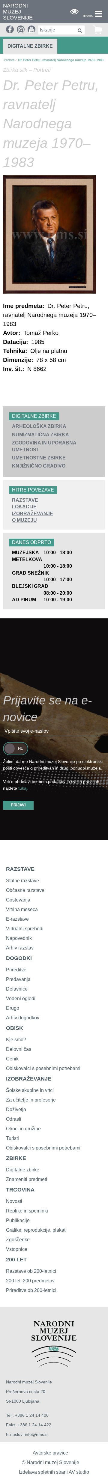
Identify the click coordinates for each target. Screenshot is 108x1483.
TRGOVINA (20, 1190)
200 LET (16, 1260)
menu (88, 15)
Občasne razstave (25, 890)
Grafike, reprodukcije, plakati (36, 1230)
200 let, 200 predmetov (30, 1280)
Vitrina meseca (22, 909)
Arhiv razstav (20, 947)
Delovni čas (18, 1049)
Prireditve (16, 969)
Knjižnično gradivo (38, 465)
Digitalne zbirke (30, 46)
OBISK (14, 1028)
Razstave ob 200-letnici (31, 1271)
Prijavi (18, 805)
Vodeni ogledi (20, 998)
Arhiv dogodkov (22, 1017)
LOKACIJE (24, 506)
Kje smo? (16, 1039)
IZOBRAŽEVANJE (32, 513)
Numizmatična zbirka (40, 434)
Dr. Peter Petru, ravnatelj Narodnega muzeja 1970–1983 (61, 60)
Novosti (14, 1201)
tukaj (22, 788)
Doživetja (16, 1109)
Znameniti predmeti (26, 1179)
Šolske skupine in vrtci (30, 1090)
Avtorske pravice (50, 1452)
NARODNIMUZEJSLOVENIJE (18, 12)
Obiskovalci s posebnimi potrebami (43, 1068)
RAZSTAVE (25, 500)
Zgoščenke (18, 1239)
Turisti (12, 1138)
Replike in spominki (27, 1210)
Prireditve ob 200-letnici (31, 1290)
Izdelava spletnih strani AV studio (54, 1472)
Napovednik (19, 938)
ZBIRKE (16, 1158)
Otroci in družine (23, 1128)
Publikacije (18, 1220)
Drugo (12, 1008)
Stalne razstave (22, 880)
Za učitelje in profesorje (31, 1099)
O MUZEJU (24, 520)
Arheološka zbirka (39, 426)
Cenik (12, 1058)
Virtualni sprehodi (25, 928)
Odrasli (13, 1119)
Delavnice (17, 988)
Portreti (9, 60)
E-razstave (17, 919)
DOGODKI (19, 958)
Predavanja (18, 979)
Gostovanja (18, 899)
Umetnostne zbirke (39, 457)
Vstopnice (16, 1249)
